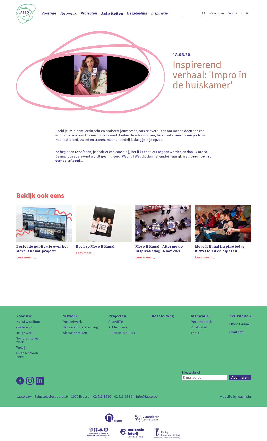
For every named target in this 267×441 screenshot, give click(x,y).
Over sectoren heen (27, 355)
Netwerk (68, 13)
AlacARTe (115, 321)
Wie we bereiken (74, 333)
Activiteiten (112, 13)
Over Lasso (217, 13)
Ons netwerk (72, 321)
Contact (232, 13)
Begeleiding (137, 13)
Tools (195, 333)
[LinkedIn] (40, 381)
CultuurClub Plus (121, 333)
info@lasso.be (147, 396)
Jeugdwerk (24, 333)
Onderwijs (24, 327)
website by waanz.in (235, 396)
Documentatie (201, 321)
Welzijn (21, 347)
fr (247, 13)
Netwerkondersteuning (77, 327)
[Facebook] (20, 381)
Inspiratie (159, 13)
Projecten (89, 13)
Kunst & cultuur (28, 321)
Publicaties (199, 327)
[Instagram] (30, 381)
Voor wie (49, 13)
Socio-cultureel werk (27, 340)
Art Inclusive (117, 327)
